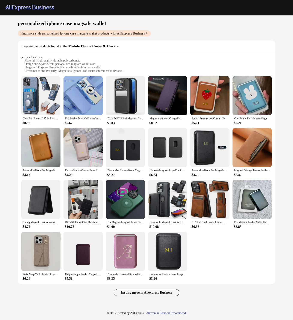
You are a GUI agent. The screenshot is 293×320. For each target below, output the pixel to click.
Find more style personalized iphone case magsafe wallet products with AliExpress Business (82, 33)
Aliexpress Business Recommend (166, 313)
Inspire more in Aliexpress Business (146, 292)
